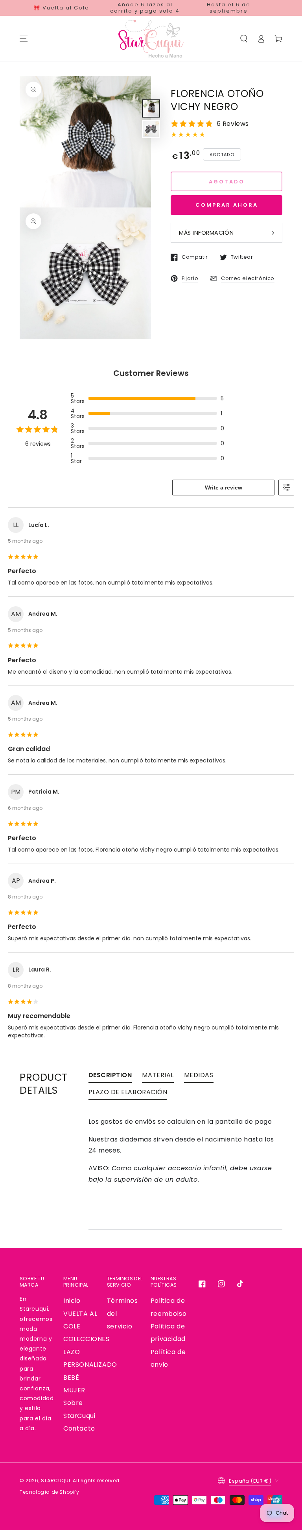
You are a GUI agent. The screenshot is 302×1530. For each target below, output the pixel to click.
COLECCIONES (86, 1338)
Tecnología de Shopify (49, 1492)
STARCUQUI (55, 1480)
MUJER (74, 1390)
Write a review (223, 487)
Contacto (79, 1428)
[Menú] (23, 38)
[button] (243, 38)
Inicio (72, 1300)
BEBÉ (71, 1377)
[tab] (110, 1077)
